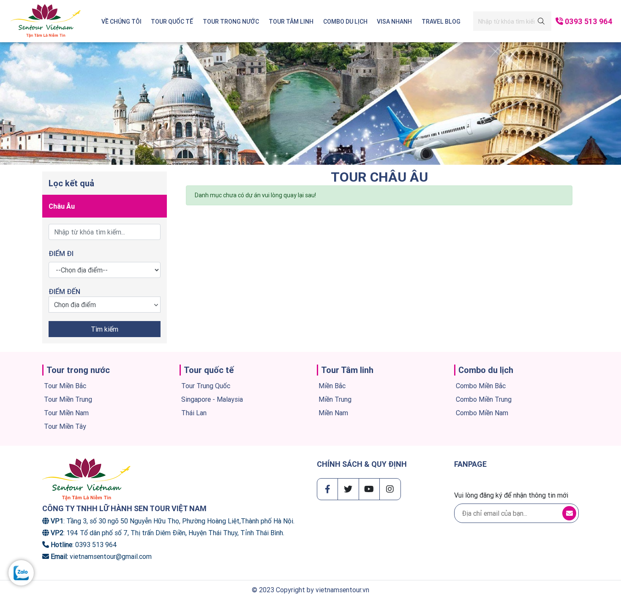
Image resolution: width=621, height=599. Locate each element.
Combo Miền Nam (482, 412)
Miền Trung (335, 399)
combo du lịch (345, 21)
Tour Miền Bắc (65, 385)
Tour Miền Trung (68, 399)
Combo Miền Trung (484, 399)
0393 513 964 (589, 21)
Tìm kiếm (104, 329)
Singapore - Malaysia (212, 399)
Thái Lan (194, 412)
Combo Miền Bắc (481, 385)
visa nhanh (394, 21)
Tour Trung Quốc (205, 385)
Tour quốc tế (172, 21)
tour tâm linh (291, 21)
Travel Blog (441, 21)
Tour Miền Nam (66, 412)
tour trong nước (231, 21)
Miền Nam (333, 412)
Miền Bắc (332, 385)
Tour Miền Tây (65, 426)
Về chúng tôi (121, 21)
